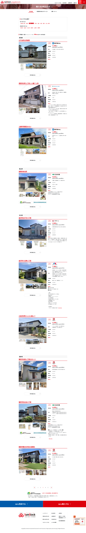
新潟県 (21, 27)
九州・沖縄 (48, 23)
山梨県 (35, 27)
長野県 (39, 27)
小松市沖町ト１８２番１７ (27, 316)
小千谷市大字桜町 (24, 40)
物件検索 (31, 11)
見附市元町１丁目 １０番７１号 (29, 83)
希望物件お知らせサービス (42, 11)
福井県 (32, 27)
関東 (27, 23)
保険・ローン (54, 11)
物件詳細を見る (32, 75)
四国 (43, 23)
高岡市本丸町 (23, 171)
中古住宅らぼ (54, 519)
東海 (36, 23)
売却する (75, 2)
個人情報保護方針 (62, 520)
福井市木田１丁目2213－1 (27, 359)
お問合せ (60, 513)
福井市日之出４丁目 (25, 402)
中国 (41, 23)
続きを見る (60, 307)
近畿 (38, 23)
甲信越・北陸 (31, 23)
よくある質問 (54, 522)
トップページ (45, 513)
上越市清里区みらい (25, 126)
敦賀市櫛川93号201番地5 (27, 447)
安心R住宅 (64, 2)
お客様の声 (70, 2)
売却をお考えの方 (46, 516)
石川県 (28, 27)
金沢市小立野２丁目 (25, 261)
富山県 (25, 27)
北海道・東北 (22, 23)
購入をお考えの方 (46, 519)
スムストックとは (58, 2)
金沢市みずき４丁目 (25, 218)
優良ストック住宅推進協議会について (62, 517)
